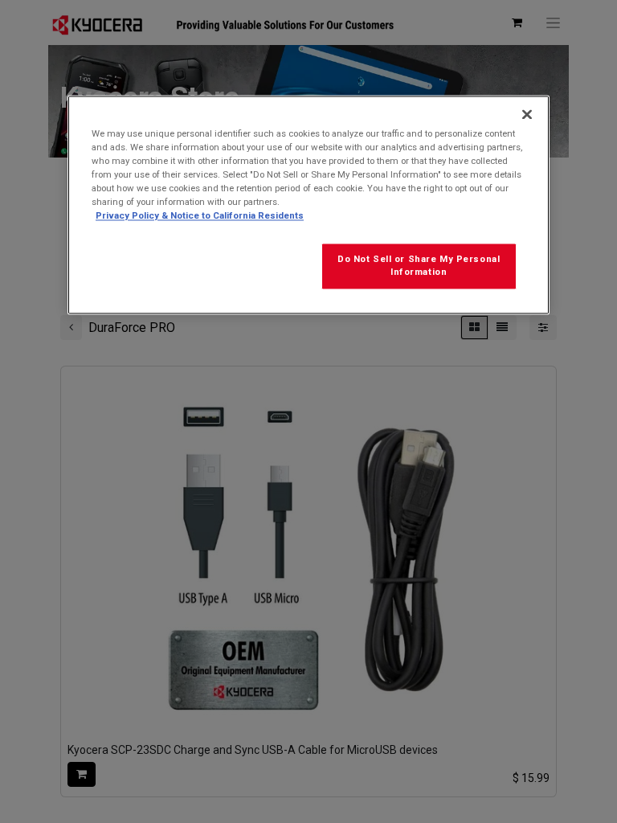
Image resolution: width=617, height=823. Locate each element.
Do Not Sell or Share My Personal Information (418, 266)
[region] (308, 204)
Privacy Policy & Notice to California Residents (200, 215)
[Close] (527, 114)
